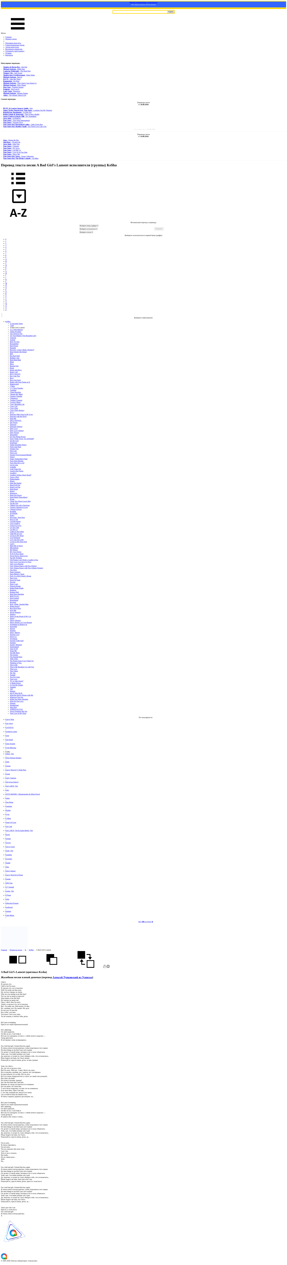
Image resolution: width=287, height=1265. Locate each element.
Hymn (12, 499)
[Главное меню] (18, 31)
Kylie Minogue (10, 748)
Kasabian (8, 806)
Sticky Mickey (15, 633)
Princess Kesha (15, 586)
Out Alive (13, 570)
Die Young (13, 422)
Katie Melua (9, 915)
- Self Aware (12, 73)
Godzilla (13, 467)
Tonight (12, 675)
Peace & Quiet (15, 580)
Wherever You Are (16, 697)
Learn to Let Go (15, 526)
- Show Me (11, 154)
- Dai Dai (15, 67)
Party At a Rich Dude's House (20, 576)
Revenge (13, 602)
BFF (11, 354)
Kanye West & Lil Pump (14, 875)
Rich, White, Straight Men (19, 604)
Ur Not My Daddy (16, 685)
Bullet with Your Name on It (20, 382)
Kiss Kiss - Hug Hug (17, 517)
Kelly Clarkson (10, 778)
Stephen (13, 631)
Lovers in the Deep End (18, 542)
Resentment (14, 600)
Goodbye (13, 473)
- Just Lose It (11, 89)
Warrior (12, 691)
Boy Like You (15, 376)
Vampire (13, 687)
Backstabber (14, 344)
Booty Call (14, 372)
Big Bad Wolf (15, 356)
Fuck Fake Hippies (16, 461)
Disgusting (13, 435)
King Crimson (10, 871)
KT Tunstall (9, 887)
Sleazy (12, 618)
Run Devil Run (15, 608)
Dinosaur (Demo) (16, 427)
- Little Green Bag (23, 124)
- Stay (18, 108)
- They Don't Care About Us (20, 83)
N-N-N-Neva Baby (17, 554)
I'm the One (14, 503)
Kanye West (9, 719)
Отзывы (8, 53)
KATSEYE (9, 727)
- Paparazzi (11, 91)
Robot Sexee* (15, 606)
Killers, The (9, 754)
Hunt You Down (16, 495)
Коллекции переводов (13, 49)
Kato (7, 790)
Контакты (9, 55)
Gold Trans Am (15, 469)
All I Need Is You (16, 334)
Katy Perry (9, 723)
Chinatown (14, 398)
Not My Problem (16, 558)
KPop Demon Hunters (13, 758)
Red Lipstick (14, 598)
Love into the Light (17, 540)
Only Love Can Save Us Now (20, 562)
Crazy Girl (13, 406)
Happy (12, 481)
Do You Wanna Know (18, 437)
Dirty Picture (14, 433)
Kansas (8, 766)
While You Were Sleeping (19, 699)
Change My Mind (16, 394)
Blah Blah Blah (15, 360)
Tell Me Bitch (15, 653)
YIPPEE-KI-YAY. (16, 709)
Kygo (7, 814)
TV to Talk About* (16, 681)
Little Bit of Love (16, 534)
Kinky (12, 515)
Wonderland (14, 705)
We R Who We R (16, 693)
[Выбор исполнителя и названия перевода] (18, 186)
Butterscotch (14, 384)
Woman (12, 703)
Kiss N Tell (14, 519)
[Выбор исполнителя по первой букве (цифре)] (18, 220)
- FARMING (12, 118)
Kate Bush (9, 740)
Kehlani (8, 911)
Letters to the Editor (17, 532)
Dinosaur (13, 425)
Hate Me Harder (15, 483)
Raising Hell (14, 592)
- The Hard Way (17, 71)
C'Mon (12, 386)
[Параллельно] (18, 967)
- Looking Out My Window (27, 110)
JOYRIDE (13, 513)
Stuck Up (13, 637)
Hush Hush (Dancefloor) (18, 497)
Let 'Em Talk (14, 528)
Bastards (13, 348)
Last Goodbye (15, 523)
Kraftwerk (9, 907)
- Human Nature (15, 93)
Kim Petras (9, 802)
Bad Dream (14, 346)
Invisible (13, 511)
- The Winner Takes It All (14, 95)
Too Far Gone (15, 677)
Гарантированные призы (14, 45)
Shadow (13, 614)
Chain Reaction (15, 392)
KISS (7, 762)
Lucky (12, 544)
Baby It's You (14, 342)
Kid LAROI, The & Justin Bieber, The (19, 831)
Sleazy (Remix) (15, 620)
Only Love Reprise (16, 564)
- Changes (11, 146)
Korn (7, 736)
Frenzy (12, 457)
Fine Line (13, 451)
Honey (12, 491)
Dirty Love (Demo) (17, 431)
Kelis (7, 899)
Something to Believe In (18, 624)
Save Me (13, 610)
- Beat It (12, 77)
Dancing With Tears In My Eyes (21, 414)
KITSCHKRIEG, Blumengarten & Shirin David (22, 794)
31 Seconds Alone (16, 324)
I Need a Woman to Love (19, 507)
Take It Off (14, 649)
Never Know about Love (19, 556)
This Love (13, 669)
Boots (12, 368)
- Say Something (19, 116)
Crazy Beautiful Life (17, 404)
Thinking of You (16, 663)
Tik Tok (12, 673)
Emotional (13, 443)
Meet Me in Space (16, 546)
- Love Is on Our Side (15, 152)
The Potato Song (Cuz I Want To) (22, 661)
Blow (12, 364)
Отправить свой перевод (14, 51)
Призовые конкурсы (13, 43)
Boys (12, 378)
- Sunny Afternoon (18, 156)
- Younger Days (13, 122)
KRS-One (9, 883)
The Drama (14, 655)
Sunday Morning (16, 645)
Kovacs (8, 843)
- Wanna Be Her (11, 140)
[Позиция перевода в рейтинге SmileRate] (108, 967)
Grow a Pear (14, 477)
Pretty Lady (14, 584)
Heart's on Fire (15, 487)
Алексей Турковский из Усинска (72, 977)
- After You (11, 144)
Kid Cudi (8, 826)
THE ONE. (14, 659)
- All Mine (20, 158)
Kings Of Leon (10, 822)
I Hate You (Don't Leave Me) (20, 501)
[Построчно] (52, 967)
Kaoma (8, 879)
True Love (13, 679)
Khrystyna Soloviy (12, 782)
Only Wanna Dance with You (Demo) (23, 566)
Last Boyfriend (15, 521)
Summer (13, 643)
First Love (13, 453)
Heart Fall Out (15, 485)
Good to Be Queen (16, 471)
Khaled (8, 810)
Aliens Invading (15, 332)
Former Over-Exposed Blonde (20, 455)
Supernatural (14, 647)
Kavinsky (8, 859)
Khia (7, 867)
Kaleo (7, 798)
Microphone (14, 548)
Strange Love (14, 635)
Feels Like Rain (15, 447)
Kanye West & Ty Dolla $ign (15, 770)
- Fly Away (11, 148)
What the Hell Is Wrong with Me (21, 695)
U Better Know (15, 683)
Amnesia (13, 338)
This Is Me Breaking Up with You (22, 667)
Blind (12, 362)
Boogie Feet (14, 366)
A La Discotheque (16, 330)
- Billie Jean (14, 69)
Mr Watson (14, 550)
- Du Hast (11, 81)
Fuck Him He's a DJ (17, 463)
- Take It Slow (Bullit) (21, 114)
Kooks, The (9, 891)
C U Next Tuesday (16, 388)
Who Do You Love (16, 701)
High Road (14, 489)
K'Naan (8, 895)
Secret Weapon (15, 612)
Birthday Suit (14, 358)
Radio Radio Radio (17, 588)
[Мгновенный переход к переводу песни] (18, 203)
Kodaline (8, 855)
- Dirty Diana (14, 85)
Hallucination (14, 479)
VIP (11, 689)
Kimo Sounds (10, 744)
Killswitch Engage (11, 903)
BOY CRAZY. (15, 374)
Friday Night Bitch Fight (18, 459)
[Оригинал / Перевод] (86, 967)
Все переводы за (144, 129)
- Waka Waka (19, 75)
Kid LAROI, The (11, 786)
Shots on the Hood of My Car (20, 616)
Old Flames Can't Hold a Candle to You (24, 560)
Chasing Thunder (16, 396)
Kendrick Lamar (11, 732)
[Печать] (104, 967)
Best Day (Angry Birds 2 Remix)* (22, 350)
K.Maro (8, 818)
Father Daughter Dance (18, 445)
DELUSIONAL (16, 420)
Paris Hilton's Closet (17, 574)
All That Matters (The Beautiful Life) (23, 336)
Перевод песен (11, 39)
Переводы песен (16, 950)
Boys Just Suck (15, 380)
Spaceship (13, 627)
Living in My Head (17, 536)
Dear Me (13, 418)
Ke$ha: (8, 322)
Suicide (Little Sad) (17, 641)
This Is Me (13, 665)
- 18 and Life (11, 142)
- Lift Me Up (12, 150)
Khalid (7, 863)
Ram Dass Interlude (17, 594)
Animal (12, 340)
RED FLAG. (14, 596)
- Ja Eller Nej (17, 112)
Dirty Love (14, 429)
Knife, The (9, 851)
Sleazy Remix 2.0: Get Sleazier (21, 622)
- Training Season (13, 87)
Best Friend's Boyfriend (18, 352)
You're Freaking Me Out (18, 711)
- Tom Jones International (16, 120)
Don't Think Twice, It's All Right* (22, 439)
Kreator (8, 839)
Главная (8, 37)
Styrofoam (13, 639)
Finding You (14, 449)
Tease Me (13, 651)
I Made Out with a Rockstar (20, 505)
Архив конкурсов (12, 47)
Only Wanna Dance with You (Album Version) (26, 568)
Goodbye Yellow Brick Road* (20, 475)
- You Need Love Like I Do (24, 126)
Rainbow (13, 590)
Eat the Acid (14, 441)
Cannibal (13, 390)
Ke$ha (31, 950)
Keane (7, 774)
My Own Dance (15, 552)
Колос (7, 835)
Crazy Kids (14, 408)
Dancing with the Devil (18, 416)
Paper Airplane (15, 572)
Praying (12, 582)
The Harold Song (16, 657)
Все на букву (145, 922)
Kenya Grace (10, 847)
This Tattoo (14, 671)
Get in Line (14, 465)
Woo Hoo (13, 707)
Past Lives (13, 578)
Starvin (12, 629)
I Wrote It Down (16, 509)
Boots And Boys (16, 370)
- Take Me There (12, 79)
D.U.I (12, 412)
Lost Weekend (15, 538)
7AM (12, 326)
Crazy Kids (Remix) (17, 410)
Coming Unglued (16, 400)
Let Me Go (14, 530)
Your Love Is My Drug (18, 713)
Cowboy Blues (15, 402)
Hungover (13, 493)
